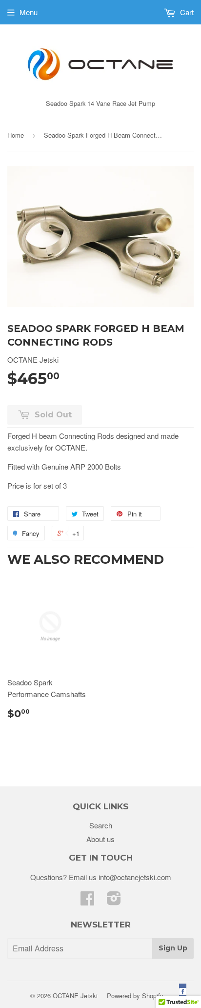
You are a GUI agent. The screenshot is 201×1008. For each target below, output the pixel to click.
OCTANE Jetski (75, 995)
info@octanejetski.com (135, 877)
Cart (186, 12)
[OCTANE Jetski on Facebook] (87, 901)
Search (100, 825)
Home (15, 135)
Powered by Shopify (135, 995)
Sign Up (173, 948)
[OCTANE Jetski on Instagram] (113, 901)
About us (100, 839)
